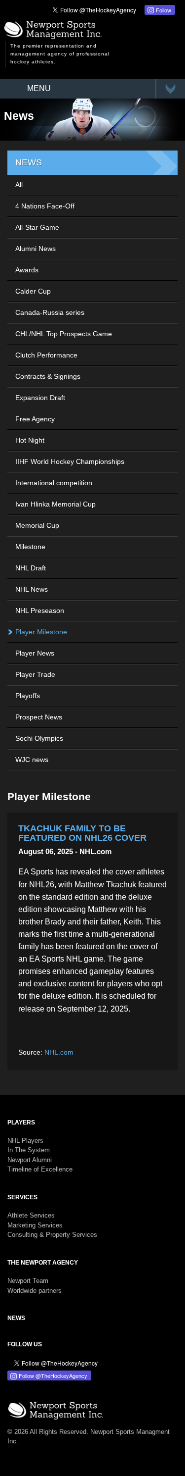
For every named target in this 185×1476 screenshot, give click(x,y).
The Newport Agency (42, 1262)
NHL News (31, 589)
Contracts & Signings (47, 376)
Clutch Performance (46, 355)
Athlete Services (31, 1215)
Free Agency (35, 419)
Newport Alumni (29, 1160)
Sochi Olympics (39, 738)
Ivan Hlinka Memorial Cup (55, 504)
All (19, 185)
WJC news (31, 759)
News (16, 1318)
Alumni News (35, 249)
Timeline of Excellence (40, 1169)
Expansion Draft (40, 398)
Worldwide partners (34, 1290)
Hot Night (29, 440)
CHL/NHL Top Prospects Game (63, 334)
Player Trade (35, 674)
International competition (53, 483)
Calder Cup (33, 291)
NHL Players (25, 1140)
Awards (26, 270)
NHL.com (59, 1052)
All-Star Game (37, 227)
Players (21, 1122)
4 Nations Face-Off (44, 206)
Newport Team (27, 1280)
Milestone (30, 547)
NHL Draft (30, 568)
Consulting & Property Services (52, 1234)
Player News (34, 653)
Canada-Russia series (49, 312)
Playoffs (27, 696)
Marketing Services (35, 1225)
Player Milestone (41, 632)
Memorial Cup (37, 525)
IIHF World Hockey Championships (69, 461)
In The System (28, 1150)
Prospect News (38, 717)
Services (22, 1197)
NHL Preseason (39, 610)
